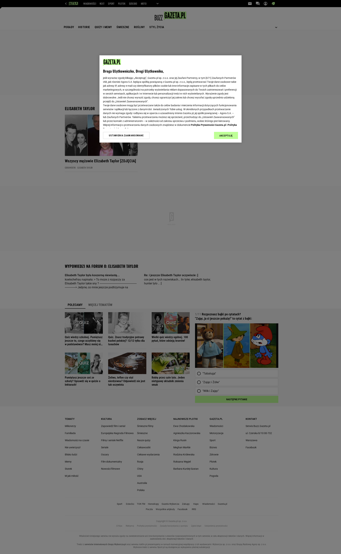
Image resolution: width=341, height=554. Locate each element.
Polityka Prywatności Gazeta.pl (208, 125)
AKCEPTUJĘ (226, 135)
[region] (170, 99)
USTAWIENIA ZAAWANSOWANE (126, 135)
